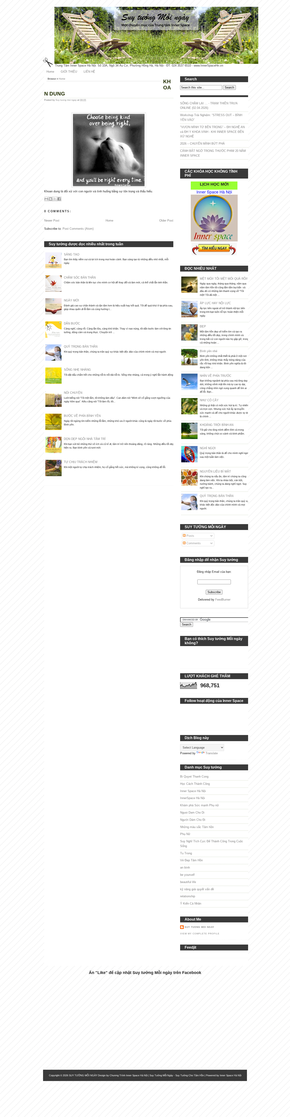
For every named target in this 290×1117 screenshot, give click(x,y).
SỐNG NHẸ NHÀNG (77, 369)
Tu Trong (186, 853)
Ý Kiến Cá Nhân (190, 903)
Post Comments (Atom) (78, 228)
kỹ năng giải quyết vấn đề (197, 889)
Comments (193, 543)
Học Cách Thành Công (195, 783)
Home (50, 71)
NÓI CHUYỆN (73, 392)
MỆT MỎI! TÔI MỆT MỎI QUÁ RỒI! (224, 278)
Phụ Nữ (185, 834)
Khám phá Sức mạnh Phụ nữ (199, 805)
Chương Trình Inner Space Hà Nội (128, 1075)
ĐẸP (203, 326)
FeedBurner (222, 599)
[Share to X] (55, 199)
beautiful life (188, 882)
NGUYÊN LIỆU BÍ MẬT (215, 471)
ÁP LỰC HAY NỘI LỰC (215, 303)
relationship (187, 896)
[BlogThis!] (50, 199)
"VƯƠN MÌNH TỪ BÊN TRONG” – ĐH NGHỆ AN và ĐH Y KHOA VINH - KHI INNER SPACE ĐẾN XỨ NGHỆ (212, 131)
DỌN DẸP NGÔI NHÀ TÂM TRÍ (85, 439)
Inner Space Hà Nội (193, 791)
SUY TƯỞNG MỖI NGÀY (83, 1075)
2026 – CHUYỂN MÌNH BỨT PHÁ (202, 143)
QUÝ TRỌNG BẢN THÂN (80, 346)
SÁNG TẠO (71, 254)
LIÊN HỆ (89, 71)
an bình (185, 867)
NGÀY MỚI (71, 300)
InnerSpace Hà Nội (192, 798)
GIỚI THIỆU (69, 71)
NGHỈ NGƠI (208, 448)
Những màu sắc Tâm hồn (197, 827)
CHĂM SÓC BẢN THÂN (80, 277)
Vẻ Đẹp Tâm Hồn (191, 860)
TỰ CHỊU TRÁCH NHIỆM (80, 462)
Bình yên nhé (208, 351)
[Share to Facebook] (59, 199)
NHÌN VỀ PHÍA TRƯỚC (215, 375)
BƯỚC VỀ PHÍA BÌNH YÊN (82, 416)
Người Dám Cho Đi (192, 819)
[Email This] (46, 199)
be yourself (187, 874)
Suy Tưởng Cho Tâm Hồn (189, 1075)
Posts (190, 535)
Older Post (166, 220)
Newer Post (51, 220)
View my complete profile (200, 933)
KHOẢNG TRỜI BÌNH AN (216, 425)
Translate (211, 753)
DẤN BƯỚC (72, 323)
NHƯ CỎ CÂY (209, 400)
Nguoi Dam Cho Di (192, 812)
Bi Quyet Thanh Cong (194, 776)
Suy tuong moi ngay (66, 100)
